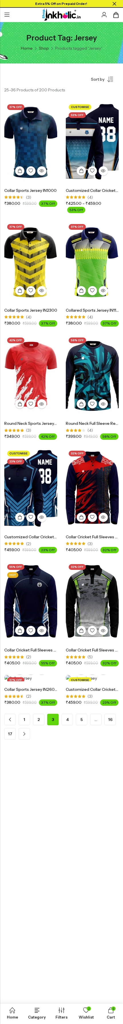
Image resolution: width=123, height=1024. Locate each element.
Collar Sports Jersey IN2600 (30, 689)
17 (10, 733)
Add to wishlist (30, 171)
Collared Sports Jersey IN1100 (94, 310)
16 (110, 719)
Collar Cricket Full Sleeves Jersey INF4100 (43, 650)
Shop (44, 48)
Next (24, 734)
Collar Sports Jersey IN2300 (30, 310)
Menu (6, 15)
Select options (19, 171)
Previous (10, 719)
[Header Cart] (116, 15)
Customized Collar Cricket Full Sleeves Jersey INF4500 (55, 536)
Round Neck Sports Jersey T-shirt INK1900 (44, 423)
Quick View (41, 171)
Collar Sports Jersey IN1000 (30, 190)
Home (27, 48)
